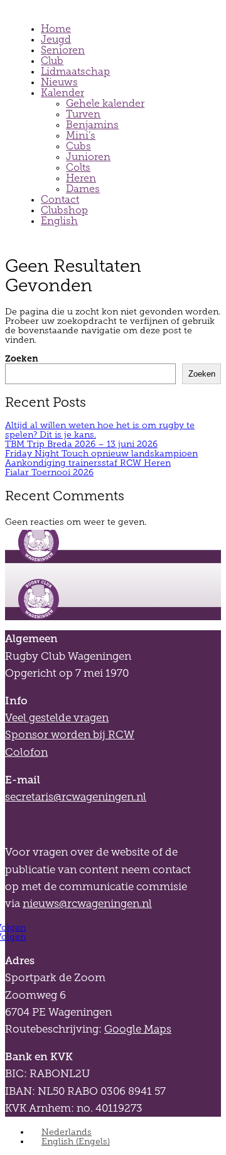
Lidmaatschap (75, 71)
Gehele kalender (105, 103)
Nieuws (59, 82)
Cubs (78, 146)
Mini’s (80, 135)
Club (52, 60)
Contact (60, 199)
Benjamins (92, 124)
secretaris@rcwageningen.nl (75, 797)
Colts (78, 167)
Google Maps (137, 1029)
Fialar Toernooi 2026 (49, 472)
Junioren (88, 156)
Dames (83, 188)
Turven (83, 114)
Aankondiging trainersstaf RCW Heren (88, 463)
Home (56, 28)
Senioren (63, 50)
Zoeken (21, 358)
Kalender (62, 92)
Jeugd (56, 39)
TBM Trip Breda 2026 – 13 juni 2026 (81, 444)
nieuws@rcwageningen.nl (87, 904)
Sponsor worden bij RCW (69, 735)
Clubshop (64, 210)
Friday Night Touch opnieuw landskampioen (101, 453)
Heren (81, 178)
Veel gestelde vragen (57, 718)
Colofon (26, 752)
